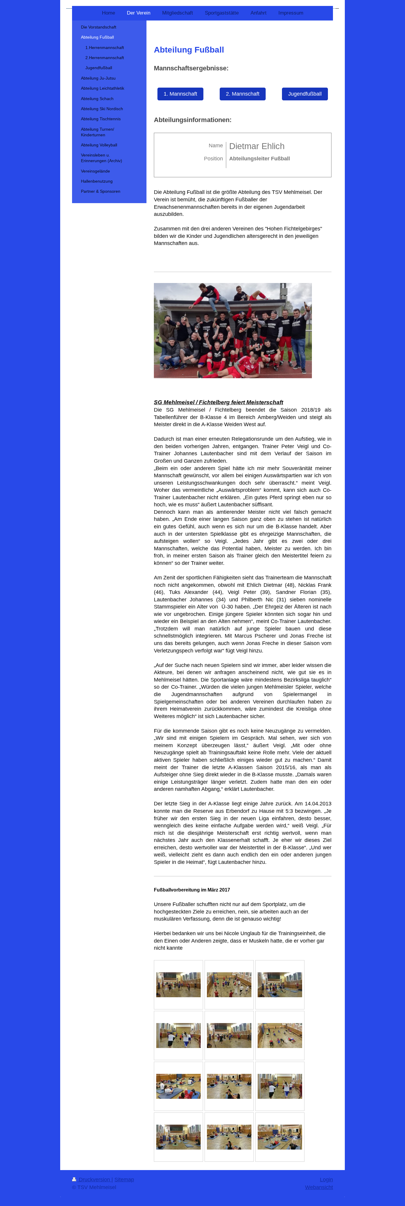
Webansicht (319, 1187)
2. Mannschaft (242, 94)
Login (326, 1180)
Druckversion (94, 1180)
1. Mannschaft (180, 94)
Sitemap (124, 1180)
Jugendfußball (305, 94)
